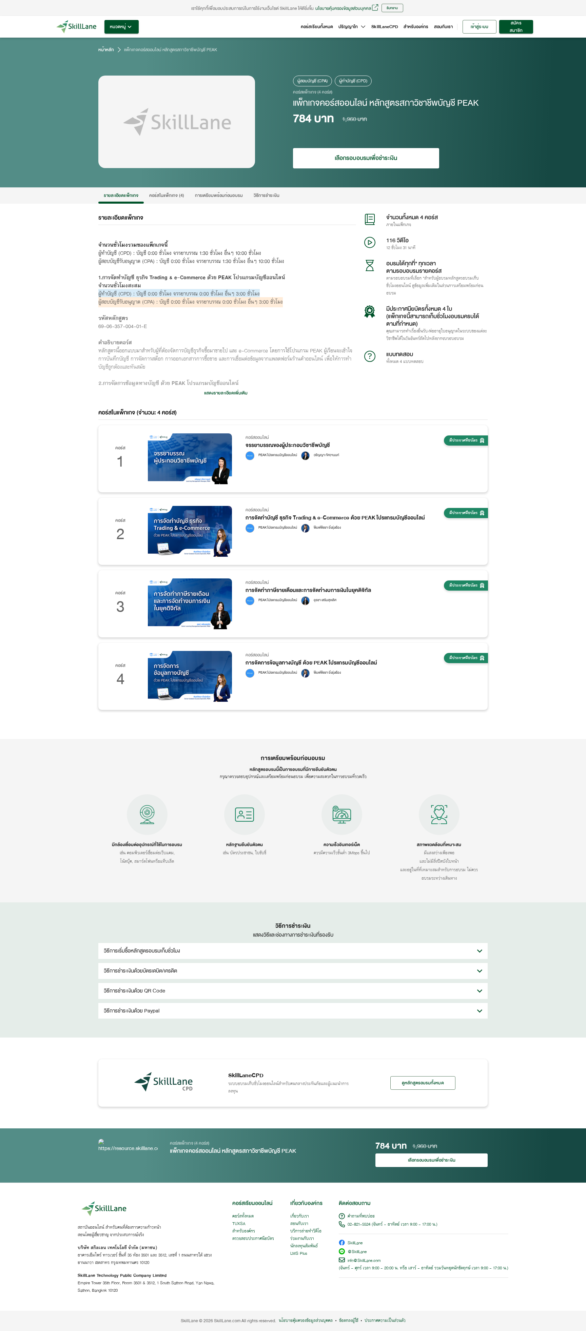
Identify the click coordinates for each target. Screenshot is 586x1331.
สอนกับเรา (443, 26)
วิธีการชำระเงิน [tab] (267, 195)
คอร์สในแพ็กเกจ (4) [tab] (166, 195)
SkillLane (355, 1243)
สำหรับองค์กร (416, 26)
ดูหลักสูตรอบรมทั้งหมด (423, 1083)
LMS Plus (298, 1253)
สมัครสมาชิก (516, 27)
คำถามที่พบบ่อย (361, 1216)
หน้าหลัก (106, 50)
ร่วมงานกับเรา (302, 1239)
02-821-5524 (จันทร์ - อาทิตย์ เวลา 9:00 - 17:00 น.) (392, 1224)
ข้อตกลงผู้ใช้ (348, 1321)
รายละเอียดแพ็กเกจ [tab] (121, 195)
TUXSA (239, 1224)
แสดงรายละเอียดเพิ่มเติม (226, 393)
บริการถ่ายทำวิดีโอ (305, 1231)
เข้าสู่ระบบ (479, 26)
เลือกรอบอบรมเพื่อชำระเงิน (366, 158)
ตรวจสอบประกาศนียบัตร (253, 1239)
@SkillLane (357, 1252)
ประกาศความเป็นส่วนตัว (385, 1321)
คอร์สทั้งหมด (243, 1216)
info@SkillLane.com (364, 1261)
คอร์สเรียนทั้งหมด (317, 26)
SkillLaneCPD (384, 26)
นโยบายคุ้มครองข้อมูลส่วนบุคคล (343, 8)
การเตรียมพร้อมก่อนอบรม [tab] (219, 195)
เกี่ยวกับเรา (299, 1216)
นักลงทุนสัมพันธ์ (304, 1246)
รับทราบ (392, 8)
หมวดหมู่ (118, 26)
